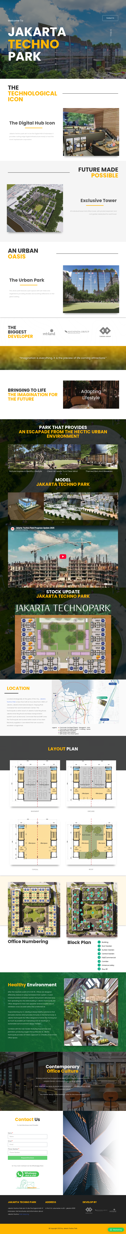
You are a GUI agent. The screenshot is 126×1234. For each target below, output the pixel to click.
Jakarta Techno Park (70, 1228)
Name (10, 1133)
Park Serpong (24, 1214)
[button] (110, 18)
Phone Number (13, 1149)
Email (10, 1141)
